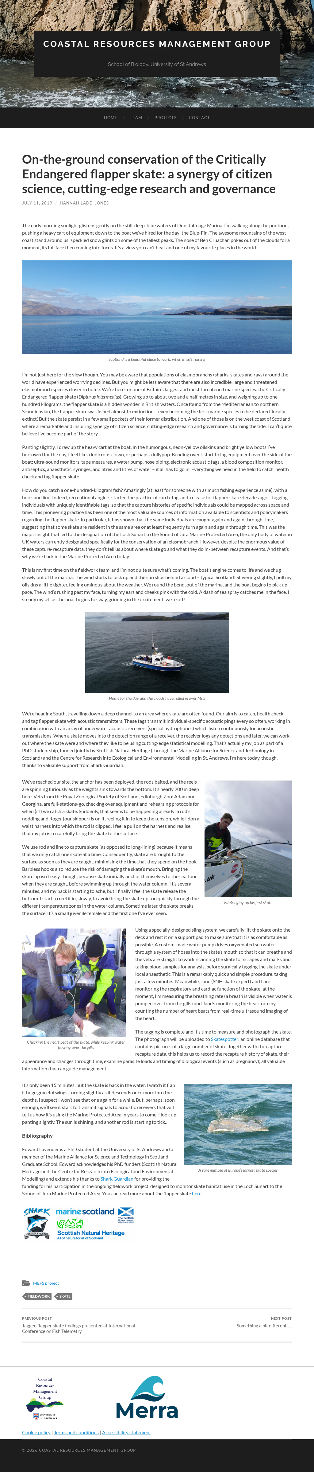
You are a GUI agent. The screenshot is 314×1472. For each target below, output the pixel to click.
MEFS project (46, 1283)
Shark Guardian (117, 1179)
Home (110, 117)
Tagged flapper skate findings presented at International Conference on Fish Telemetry (78, 1325)
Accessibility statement (126, 1432)
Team (136, 117)
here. (197, 1193)
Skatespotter (224, 1039)
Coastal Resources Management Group (157, 44)
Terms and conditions (76, 1432)
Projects (166, 117)
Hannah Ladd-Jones (84, 203)
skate (65, 1296)
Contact (199, 117)
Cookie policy (36, 1432)
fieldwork (39, 1296)
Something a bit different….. (264, 1322)
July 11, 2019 (37, 203)
